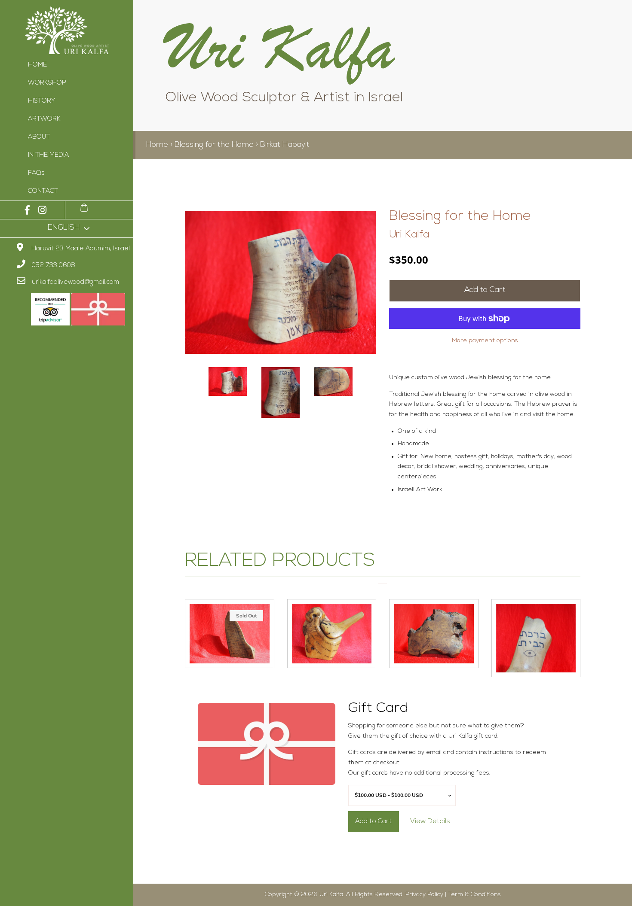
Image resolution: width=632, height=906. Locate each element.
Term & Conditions (474, 894)
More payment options (485, 340)
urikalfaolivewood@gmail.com (75, 282)
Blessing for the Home (214, 145)
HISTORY (41, 101)
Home (157, 145)
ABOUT (39, 137)
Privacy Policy (424, 894)
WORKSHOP (47, 83)
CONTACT (43, 191)
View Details (430, 821)
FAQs (36, 173)
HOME (37, 65)
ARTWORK (44, 119)
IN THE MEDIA (48, 155)
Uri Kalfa (409, 235)
